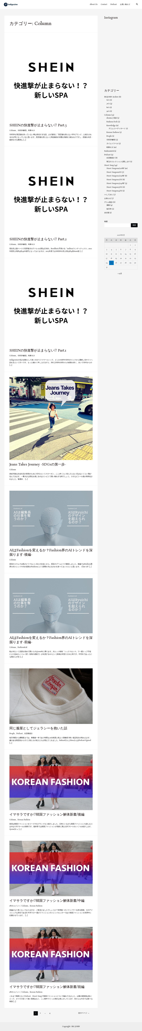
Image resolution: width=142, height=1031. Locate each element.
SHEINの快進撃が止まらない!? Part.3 (38, 125)
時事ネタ (31, 130)
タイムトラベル (112, 143)
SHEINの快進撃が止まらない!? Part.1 (37, 350)
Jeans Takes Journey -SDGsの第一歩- (37, 464)
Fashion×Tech (111, 122)
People (12, 733)
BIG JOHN (76, 1026)
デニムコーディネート (117, 128)
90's (108, 111)
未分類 (106, 213)
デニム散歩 (108, 202)
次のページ (83, 1013)
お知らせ (107, 198)
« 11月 (120, 273)
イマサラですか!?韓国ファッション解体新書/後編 (46, 814)
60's (108, 100)
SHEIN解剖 (22, 130)
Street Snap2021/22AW (115, 168)
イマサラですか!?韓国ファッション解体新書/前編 (46, 987)
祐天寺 (108, 209)
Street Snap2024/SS (114, 191)
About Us (94, 4)
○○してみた (108, 194)
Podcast (113, 4)
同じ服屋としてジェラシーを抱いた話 (38, 728)
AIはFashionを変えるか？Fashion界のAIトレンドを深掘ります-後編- (51, 552)
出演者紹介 (28, 733)
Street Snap (109, 165)
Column (12, 130)
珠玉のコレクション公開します (118, 161)
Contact (104, 4)
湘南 (108, 205)
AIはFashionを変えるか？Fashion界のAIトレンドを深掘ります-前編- (51, 640)
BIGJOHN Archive (111, 97)
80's (107, 107)
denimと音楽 (111, 118)
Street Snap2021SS (113, 172)
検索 (106, 221)
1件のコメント (14, 906)
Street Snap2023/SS (114, 187)
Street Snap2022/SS (114, 179)
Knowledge (111, 125)
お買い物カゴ (125, 4)
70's (107, 104)
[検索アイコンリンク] (137, 4)
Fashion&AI (22, 647)
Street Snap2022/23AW (115, 176)
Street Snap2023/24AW (115, 183)
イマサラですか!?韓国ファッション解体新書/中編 (46, 901)
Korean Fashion (24, 820)
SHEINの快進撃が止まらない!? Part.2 (38, 239)
